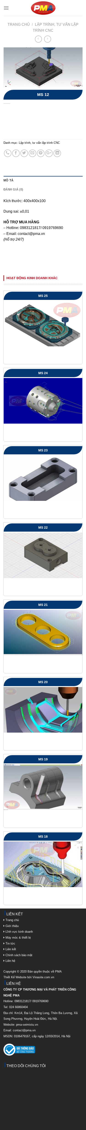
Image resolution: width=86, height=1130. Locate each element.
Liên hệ (10, 961)
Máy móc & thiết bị (18, 937)
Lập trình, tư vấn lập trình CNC (39, 142)
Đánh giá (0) (13, 189)
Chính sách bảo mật (19, 955)
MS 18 (43, 836)
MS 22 (43, 527)
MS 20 (43, 682)
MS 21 (43, 605)
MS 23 (43, 450)
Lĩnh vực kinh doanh (19, 931)
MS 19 (43, 759)
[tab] (43, 180)
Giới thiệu (12, 926)
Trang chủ (19, 24)
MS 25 (43, 296)
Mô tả (8, 180)
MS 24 (43, 373)
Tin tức (10, 943)
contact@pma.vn (31, 234)
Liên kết (10, 949)
